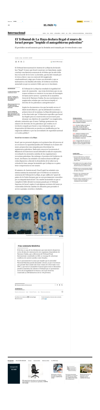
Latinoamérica (57, 33)
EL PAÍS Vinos (54, 360)
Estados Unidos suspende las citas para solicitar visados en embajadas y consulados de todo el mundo (83, 180)
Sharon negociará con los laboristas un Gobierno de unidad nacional (14, 106)
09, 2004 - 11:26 (27, 57)
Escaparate (11, 360)
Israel (27, 292)
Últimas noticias (88, 33)
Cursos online (37, 360)
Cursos (29, 360)
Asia (66, 33)
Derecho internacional (20, 292)
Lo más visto (76, 153)
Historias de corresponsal (78, 33)
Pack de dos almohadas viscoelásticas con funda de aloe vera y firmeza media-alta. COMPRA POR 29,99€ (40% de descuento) (71, 377)
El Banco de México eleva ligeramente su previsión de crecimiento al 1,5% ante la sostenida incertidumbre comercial (82, 136)
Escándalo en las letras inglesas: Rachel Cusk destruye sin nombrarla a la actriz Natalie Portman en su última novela (83, 164)
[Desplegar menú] (9, 25)
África (70, 33)
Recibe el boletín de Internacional (24, 285)
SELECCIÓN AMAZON (21, 360)
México (51, 33)
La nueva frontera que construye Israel (14, 92)
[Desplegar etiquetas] (62, 292)
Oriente (63, 33)
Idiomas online (45, 360)
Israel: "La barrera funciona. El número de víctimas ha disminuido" (13, 98)
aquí (46, 298)
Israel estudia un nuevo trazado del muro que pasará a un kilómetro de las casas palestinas (14, 114)
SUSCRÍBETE (79, 21)
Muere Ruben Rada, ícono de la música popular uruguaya (82, 121)
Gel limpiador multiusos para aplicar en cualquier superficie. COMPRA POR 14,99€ (56, 376)
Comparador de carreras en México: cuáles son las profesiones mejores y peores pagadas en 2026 (81, 142)
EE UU (48, 33)
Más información (18, 298)
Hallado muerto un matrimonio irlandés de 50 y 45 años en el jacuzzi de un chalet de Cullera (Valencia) (83, 169)
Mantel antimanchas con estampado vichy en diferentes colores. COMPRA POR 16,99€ (85, 376)
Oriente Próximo (33, 292)
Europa (44, 33)
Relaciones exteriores (45, 292)
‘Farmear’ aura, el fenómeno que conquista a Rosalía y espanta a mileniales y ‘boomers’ (81, 175)
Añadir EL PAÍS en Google (57, 61)
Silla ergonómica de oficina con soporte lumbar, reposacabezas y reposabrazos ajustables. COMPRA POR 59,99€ (35, 382)
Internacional (16, 33)
